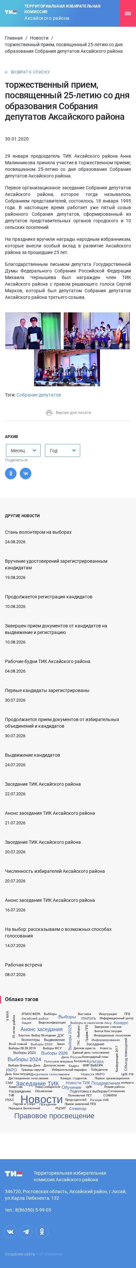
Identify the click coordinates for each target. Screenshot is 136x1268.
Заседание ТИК (37, 1083)
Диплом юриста (84, 1048)
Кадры (74, 1065)
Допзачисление (54, 1065)
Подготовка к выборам (89, 1091)
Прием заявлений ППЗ (80, 1103)
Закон (61, 1043)
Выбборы (50, 1013)
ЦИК (89, 1086)
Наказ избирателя (47, 1086)
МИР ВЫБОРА (93, 1065)
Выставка (84, 1013)
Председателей (75, 1099)
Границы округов (33, 1069)
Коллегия (80, 1061)
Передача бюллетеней (24, 1108)
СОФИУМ (110, 1095)
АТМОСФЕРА (30, 1013)
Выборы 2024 (24, 1059)
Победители (99, 1069)
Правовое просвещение (54, 1115)
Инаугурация (108, 1013)
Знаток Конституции (108, 1031)
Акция (26, 1022)
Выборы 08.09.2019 (22, 1048)
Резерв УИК (99, 1099)
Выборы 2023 (24, 1052)
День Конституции (18, 1073)
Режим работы (114, 1086)
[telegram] (26, 1231)
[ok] (42, 1231)
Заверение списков (107, 1026)
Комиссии (15, 1086)
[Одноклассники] (11, 473)
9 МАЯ (7, 1016)
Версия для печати (73, 412)
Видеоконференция (52, 1022)
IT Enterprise (51, 1254)
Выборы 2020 (41, 1044)
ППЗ (127, 1013)
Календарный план (95, 1056)
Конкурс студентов (73, 1078)
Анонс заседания (41, 1029)
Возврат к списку (30, 72)
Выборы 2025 (70, 1037)
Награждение (20, 1091)
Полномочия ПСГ (80, 1095)
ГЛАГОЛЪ (88, 1018)
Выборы (67, 1016)
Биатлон (24, 1035)
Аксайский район (35, 1018)
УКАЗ (9, 1099)
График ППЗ (86, 1033)
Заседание (95, 1044)
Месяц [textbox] (18, 450)
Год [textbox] (53, 450)
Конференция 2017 (116, 1058)
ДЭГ (60, 1035)
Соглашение (116, 1091)
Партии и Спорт (24, 1103)
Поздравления (105, 1083)
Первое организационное (112, 1078)
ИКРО (11, 1070)
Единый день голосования (91, 1052)
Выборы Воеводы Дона (24, 1065)
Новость (106, 1048)
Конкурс (121, 1023)
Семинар (77, 1108)
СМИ (9, 1082)
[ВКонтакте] (25, 473)
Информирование (105, 1039)
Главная (14, 38)
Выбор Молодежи (43, 1035)
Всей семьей (18, 1043)
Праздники (47, 1104)
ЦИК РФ (127, 1074)
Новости (39, 38)
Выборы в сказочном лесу (91, 1022)
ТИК (11, 1095)
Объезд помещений (125, 1054)
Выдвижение (54, 1039)
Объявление (43, 1091)
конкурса (127, 1082)
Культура (95, 1061)
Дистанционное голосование (29, 1078)
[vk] (10, 1231)
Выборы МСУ (52, 1048)
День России (71, 1057)
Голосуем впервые (58, 1061)
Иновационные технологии (112, 1035)
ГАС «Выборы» (78, 1035)
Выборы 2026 (54, 1053)
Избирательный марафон (69, 1069)
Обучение (71, 1087)
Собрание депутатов (39, 394)
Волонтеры (30, 1039)
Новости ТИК (78, 1083)
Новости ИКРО (93, 1074)
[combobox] (23, 450)
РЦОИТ (60, 1108)
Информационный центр (116, 1018)
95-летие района (13, 1026)
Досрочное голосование (50, 1074)
